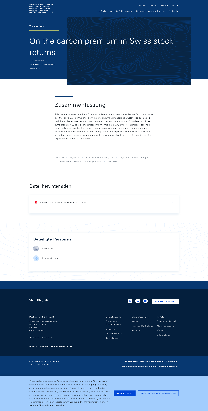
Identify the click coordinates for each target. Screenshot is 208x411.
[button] (175, 6)
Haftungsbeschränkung (152, 361)
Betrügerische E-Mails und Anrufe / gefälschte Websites (150, 366)
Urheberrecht (131, 361)
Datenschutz (172, 361)
